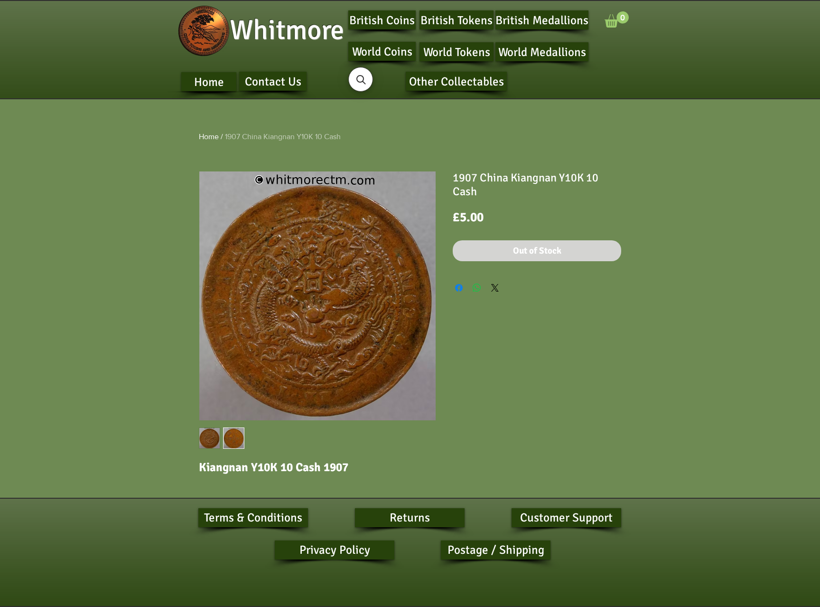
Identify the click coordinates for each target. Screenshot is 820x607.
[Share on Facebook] (459, 288)
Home (209, 137)
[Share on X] (495, 288)
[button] (617, 19)
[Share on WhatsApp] (477, 288)
